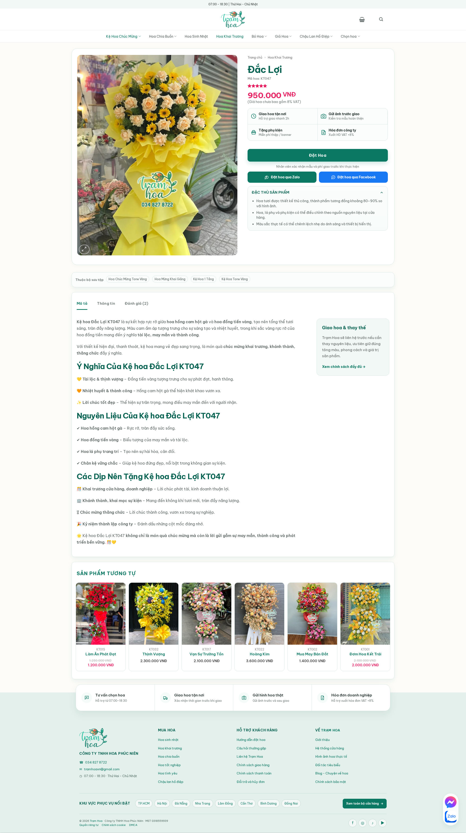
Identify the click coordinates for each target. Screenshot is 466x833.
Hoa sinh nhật (168, 740)
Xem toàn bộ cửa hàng (364, 803)
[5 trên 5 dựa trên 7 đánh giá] (257, 86)
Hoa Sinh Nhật (196, 36)
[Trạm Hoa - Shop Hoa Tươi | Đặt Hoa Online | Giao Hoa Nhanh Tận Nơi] (233, 19)
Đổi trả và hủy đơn (251, 782)
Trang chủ (255, 57)
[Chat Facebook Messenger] (451, 802)
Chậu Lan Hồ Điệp (314, 36)
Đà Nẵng (181, 803)
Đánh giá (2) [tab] (136, 303)
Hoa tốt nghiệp (169, 765)
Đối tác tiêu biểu (327, 765)
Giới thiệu (322, 740)
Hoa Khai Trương (229, 36)
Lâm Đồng (225, 803)
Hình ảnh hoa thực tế (331, 756)
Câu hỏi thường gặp (251, 748)
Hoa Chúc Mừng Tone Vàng (127, 279)
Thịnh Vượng (153, 654)
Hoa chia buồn (168, 756)
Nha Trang (202, 803)
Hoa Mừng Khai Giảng (170, 279)
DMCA (133, 825)
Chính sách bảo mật (330, 782)
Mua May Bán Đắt (312, 654)
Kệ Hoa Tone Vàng (235, 279)
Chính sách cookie (114, 825)
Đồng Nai (291, 803)
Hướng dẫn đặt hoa (251, 740)
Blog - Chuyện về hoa (331, 773)
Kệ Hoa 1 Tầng (203, 279)
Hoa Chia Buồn (161, 36)
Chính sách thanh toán (254, 773)
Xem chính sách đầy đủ (344, 366)
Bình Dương (268, 803)
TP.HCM (144, 803)
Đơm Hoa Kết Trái (365, 654)
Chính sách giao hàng (253, 765)
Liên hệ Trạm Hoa (250, 756)
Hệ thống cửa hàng (329, 748)
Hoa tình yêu (167, 773)
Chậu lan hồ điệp (170, 782)
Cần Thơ (247, 803)
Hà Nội (162, 803)
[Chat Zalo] (451, 817)
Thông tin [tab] (106, 303)
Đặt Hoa (317, 155)
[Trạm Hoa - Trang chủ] (93, 738)
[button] (362, 19)
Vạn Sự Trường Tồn (207, 654)
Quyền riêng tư (88, 825)
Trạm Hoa (330, 730)
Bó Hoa (258, 36)
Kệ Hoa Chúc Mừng (121, 36)
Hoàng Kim (259, 654)
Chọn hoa (349, 36)
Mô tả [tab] (82, 303)
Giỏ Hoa (281, 36)
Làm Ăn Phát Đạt (100, 654)
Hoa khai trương (170, 748)
